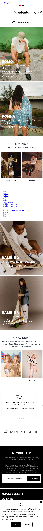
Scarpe (27, 72)
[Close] (41, 502)
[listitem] (19, 405)
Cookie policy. (9, 519)
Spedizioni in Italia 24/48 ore (23, 22)
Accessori (8, 75)
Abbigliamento (12, 72)
